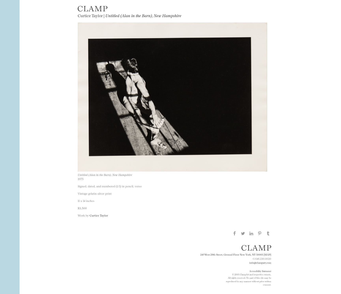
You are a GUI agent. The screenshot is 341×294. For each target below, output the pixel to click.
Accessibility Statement (260, 271)
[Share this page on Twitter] (243, 233)
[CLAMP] (92, 10)
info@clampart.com (260, 262)
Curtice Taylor (99, 215)
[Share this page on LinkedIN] (251, 233)
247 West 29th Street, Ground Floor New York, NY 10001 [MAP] (235, 254)
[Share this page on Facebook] (234, 233)
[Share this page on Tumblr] (268, 233)
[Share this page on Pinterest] (260, 233)
